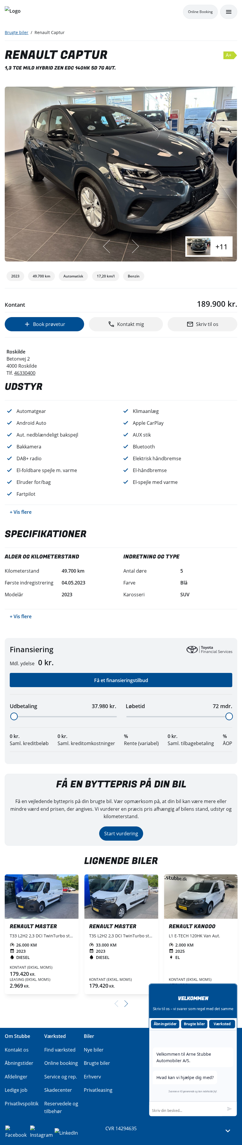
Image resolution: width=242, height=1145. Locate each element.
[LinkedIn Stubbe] (66, 1132)
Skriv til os (207, 324)
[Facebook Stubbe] (17, 1132)
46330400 (24, 373)
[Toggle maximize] (230, 94)
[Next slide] (134, 246)
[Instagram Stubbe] (42, 1132)
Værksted (222, 1023)
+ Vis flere (21, 512)
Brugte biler (16, 32)
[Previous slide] (107, 246)
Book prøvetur (49, 324)
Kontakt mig (130, 324)
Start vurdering (121, 833)
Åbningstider (165, 1023)
